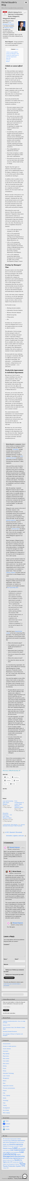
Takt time (17, 1164)
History (4, 1070)
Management (6, 1078)
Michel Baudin (7, 824)
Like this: (8, 60)
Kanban (10, 1148)
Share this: (8, 58)
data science (6, 1142)
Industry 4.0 (6, 1146)
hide (17, 49)
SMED (8, 1162)
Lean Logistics (6, 1152)
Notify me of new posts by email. (15, 974)
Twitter (7, 1121)
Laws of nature (6, 1075)
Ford (17, 1142)
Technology (5, 1100)
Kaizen (5, 1148)
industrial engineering (16, 1144)
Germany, (5, 770)
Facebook (7, 1123)
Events (4, 1068)
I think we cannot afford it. (12, 52)
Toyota (22, 1164)
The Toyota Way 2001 (12, 587)
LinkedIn (7, 1129)
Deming (4, 1066)
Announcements (6, 1043)
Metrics (4, 1080)
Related (8, 61)
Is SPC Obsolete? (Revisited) (13, 832)
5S (3, 1138)
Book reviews (6, 1058)
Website (6, 964)
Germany (23, 824)
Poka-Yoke (12, 1160)
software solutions (10, 572)
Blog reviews (6, 1056)
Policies (5, 1090)
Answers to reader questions (9, 1046)
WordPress (10, 1178)
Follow (6, 1010)
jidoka (21, 1146)
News (4, 1083)
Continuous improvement (18, 1140)
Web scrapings (6, 1112)
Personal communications (9, 1088)
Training (5, 1105)
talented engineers (11, 520)
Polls (4, 1093)
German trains (15, 528)
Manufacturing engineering (11, 1158)
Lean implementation (17, 1150)
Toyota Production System (12, 1166)
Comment (7, 944)
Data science (6, 1063)
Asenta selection (7, 1048)
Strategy (21, 1162)
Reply (23, 847)
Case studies (6, 1061)
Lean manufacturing (13, 1153)
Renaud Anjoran (14, 847)
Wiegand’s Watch (8, 27)
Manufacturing (19, 1156)
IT (19, 770)
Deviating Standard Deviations (10, 1031)
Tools (4, 1103)
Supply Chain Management (9, 1164)
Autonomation (13, 1138)
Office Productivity (18, 825)
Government (21, 1142)
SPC (11, 1162)
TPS (23, 1166)
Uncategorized (6, 1107)
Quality (4, 1098)
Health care (6, 1144)
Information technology (8, 825)
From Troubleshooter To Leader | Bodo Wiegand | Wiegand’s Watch (19, 804)
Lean (15, 1148)
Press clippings (6, 1095)
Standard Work (16, 1162)
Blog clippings (14, 824)
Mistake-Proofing (6, 1160)
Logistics (18, 1154)
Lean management (15, 1152)
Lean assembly (22, 1148)
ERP (15, 1142)
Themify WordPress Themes (20, 1178)
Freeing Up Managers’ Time (12, 53)
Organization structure (8, 1085)
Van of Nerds (6, 1110)
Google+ (7, 1126)
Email (17, 959)
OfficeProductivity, (13, 770)
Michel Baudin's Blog (14, 1176)
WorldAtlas (15, 449)
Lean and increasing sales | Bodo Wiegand (8, 802)
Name (5, 959)
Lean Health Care (6, 1150)
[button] (24, 1176)
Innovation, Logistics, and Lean (15, 835)
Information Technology (8, 1073)
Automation (5, 1051)
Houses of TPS (6, 1025)
